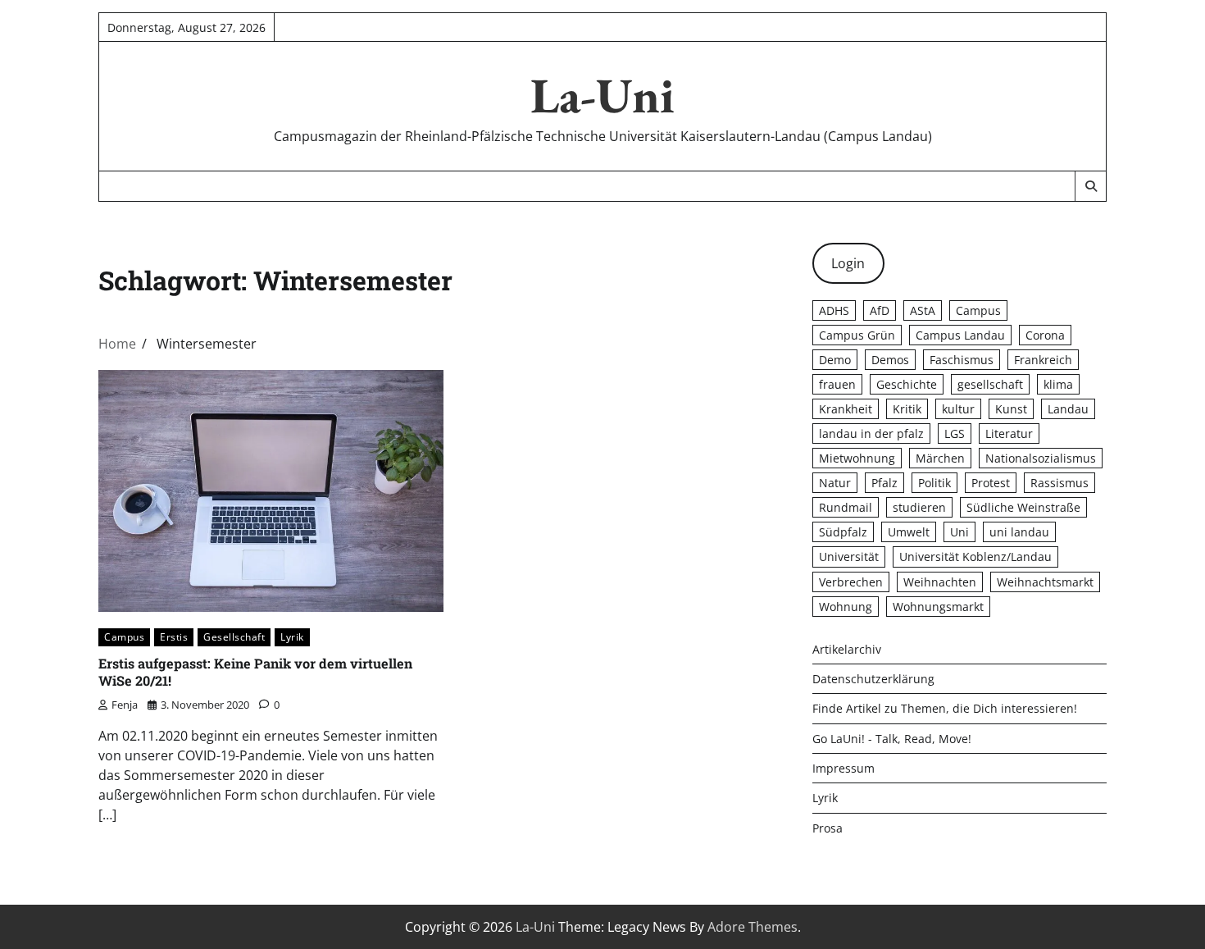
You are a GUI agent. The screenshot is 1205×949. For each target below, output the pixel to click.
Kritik (907, 409)
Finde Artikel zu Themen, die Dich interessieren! (944, 708)
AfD (879, 310)
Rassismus (1059, 482)
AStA (922, 310)
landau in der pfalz (871, 433)
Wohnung (845, 606)
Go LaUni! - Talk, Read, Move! (891, 738)
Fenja (124, 704)
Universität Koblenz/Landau (975, 556)
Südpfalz (843, 532)
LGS (954, 433)
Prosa (827, 828)
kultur (958, 409)
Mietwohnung (857, 458)
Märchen (940, 458)
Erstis (174, 637)
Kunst (1011, 409)
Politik (934, 482)
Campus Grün (857, 335)
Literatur (1009, 433)
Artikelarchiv (846, 649)
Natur (835, 482)
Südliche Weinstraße (1023, 507)
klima (1058, 384)
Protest (990, 482)
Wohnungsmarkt (938, 606)
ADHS (834, 310)
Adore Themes (752, 927)
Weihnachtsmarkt (1045, 582)
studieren (919, 507)
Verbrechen (851, 582)
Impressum (843, 768)
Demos (890, 359)
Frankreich (1043, 359)
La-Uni (602, 95)
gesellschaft (990, 384)
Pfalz (884, 482)
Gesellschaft (234, 637)
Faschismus (962, 359)
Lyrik (292, 637)
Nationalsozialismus (1040, 458)
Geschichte (906, 384)
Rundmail (845, 507)
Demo (835, 359)
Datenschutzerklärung (873, 679)
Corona (1045, 335)
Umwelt (909, 532)
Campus (124, 637)
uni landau (1019, 532)
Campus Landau (960, 335)
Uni (959, 532)
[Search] (1090, 186)
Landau (1068, 409)
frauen (837, 384)
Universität (849, 556)
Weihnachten (939, 582)
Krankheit (845, 409)
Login (848, 263)
